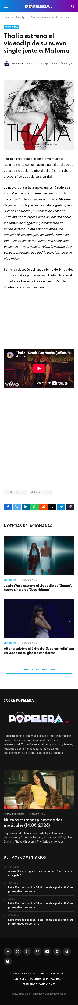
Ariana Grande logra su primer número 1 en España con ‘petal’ (40, 873)
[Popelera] (39, 6)
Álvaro (19, 63)
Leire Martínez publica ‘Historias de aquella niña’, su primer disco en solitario (40, 889)
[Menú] (6, 6)
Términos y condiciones (39, 984)
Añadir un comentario (39, 669)
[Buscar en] (72, 6)
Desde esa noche (16, 492)
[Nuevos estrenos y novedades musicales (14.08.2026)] (39, 789)
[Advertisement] (39, 438)
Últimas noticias (53, 973)
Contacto (19, 979)
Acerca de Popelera (23, 973)
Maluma (35, 492)
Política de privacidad (45, 979)
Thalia (47, 492)
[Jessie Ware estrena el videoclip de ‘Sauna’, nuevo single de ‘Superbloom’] (39, 555)
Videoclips (11, 27)
